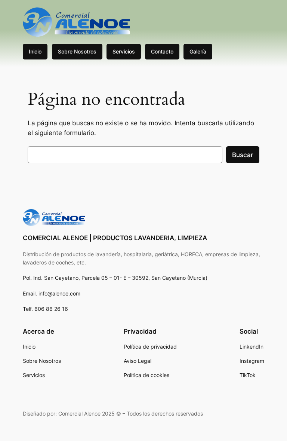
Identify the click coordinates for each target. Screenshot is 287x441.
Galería (197, 51)
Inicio (35, 51)
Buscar (242, 155)
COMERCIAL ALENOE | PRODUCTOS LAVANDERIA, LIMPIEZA (115, 238)
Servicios (123, 51)
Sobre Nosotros (77, 51)
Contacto (162, 51)
